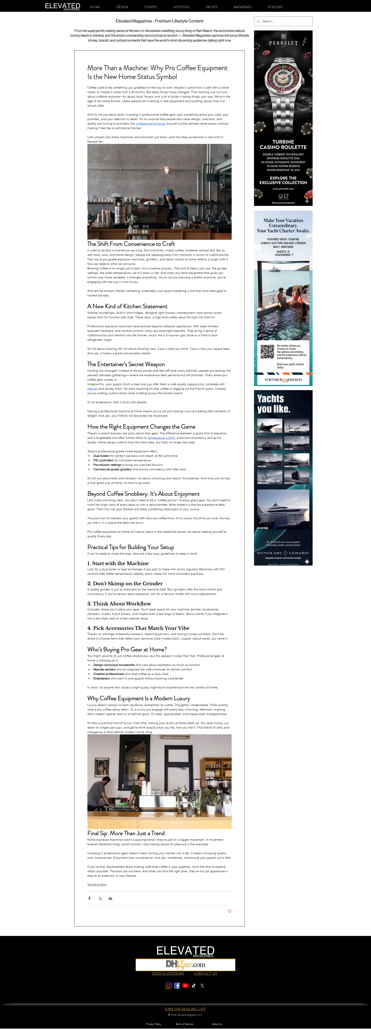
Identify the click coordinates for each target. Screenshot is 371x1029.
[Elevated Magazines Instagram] (169, 985)
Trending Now (96, 884)
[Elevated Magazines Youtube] (185, 985)
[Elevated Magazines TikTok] (194, 985)
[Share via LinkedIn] (110, 898)
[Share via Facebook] (89, 898)
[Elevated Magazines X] (202, 985)
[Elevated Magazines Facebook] (177, 985)
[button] (122, 7)
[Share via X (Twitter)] (100, 898)
